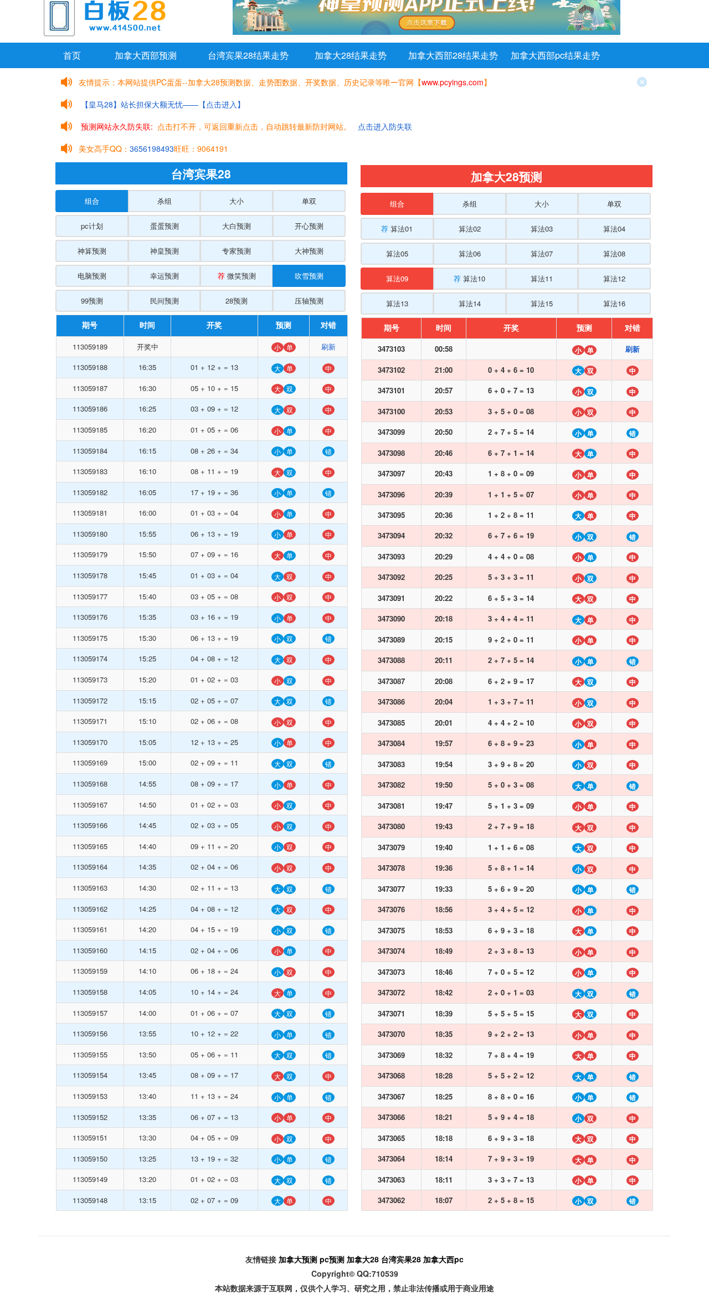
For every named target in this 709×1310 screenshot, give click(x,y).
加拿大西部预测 (146, 55)
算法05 (397, 253)
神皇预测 (164, 250)
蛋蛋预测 (164, 225)
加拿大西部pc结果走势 (555, 55)
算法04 (614, 228)
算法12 (614, 278)
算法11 (542, 278)
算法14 (470, 303)
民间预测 (164, 300)
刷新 (328, 346)
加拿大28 (363, 1259)
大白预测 (236, 225)
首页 (72, 55)
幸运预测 (164, 275)
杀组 (164, 201)
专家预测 (236, 250)
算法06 (470, 253)
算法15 (542, 303)
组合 (92, 201)
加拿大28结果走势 (351, 55)
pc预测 (332, 1259)
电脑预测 (92, 275)
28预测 (236, 300)
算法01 (397, 228)
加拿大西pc (443, 1259)
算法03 (542, 228)
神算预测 (92, 250)
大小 (236, 201)
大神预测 (309, 250)
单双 (309, 201)
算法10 (469, 278)
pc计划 (92, 225)
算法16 (614, 303)
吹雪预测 (309, 275)
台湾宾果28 (401, 1259)
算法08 (614, 253)
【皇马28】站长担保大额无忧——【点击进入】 (163, 104)
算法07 (542, 253)
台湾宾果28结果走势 (248, 55)
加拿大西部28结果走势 (453, 55)
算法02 (470, 228)
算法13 (397, 303)
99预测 (92, 300)
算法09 (397, 278)
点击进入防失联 (385, 126)
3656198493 (152, 148)
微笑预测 (237, 275)
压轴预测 (309, 300)
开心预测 (309, 225)
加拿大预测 (298, 1259)
